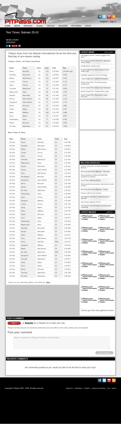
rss (108, 388)
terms (114, 388)
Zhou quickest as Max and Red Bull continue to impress (94, 176)
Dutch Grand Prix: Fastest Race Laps (95, 91)
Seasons (63, 26)
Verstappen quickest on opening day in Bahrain (95, 197)
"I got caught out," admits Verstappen (95, 79)
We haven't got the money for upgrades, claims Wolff (96, 61)
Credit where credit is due (90, 66)
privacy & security (98, 388)
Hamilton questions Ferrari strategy (94, 75)
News (17, 26)
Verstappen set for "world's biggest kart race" (95, 56)
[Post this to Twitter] (10, 46)
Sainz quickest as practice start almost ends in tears (97, 185)
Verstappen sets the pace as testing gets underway (96, 206)
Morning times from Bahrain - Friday (94, 189)
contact (87, 388)
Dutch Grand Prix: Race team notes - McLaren (94, 96)
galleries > (110, 212)
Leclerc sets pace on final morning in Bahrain (94, 167)
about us (69, 388)
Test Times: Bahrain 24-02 (90, 180)
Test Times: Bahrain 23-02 (90, 202)
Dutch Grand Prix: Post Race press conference (94, 83)
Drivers (28, 26)
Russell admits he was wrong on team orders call (95, 70)
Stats (88, 26)
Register (104, 21)
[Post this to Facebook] (7, 46)
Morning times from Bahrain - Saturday (95, 171)
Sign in (113, 21)
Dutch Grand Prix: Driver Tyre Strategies (96, 88)
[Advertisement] (60, 6)
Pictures (76, 26)
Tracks (50, 26)
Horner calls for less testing (91, 193)
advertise (78, 388)
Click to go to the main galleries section (97, 310)
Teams (39, 26)
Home (7, 26)
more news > (109, 52)
